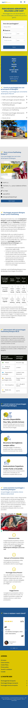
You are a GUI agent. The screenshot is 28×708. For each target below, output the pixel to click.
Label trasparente (8, 44)
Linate (15, 348)
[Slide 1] (11, 648)
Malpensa (20, 348)
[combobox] (14, 26)
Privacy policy (5, 667)
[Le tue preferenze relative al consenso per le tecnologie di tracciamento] (1, 531)
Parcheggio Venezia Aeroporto (9, 685)
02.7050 (13, 343)
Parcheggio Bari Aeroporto (8, 681)
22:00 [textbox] (18, 33)
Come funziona (5, 662)
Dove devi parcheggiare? (11, 23)
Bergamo (3, 350)
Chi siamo (3, 660)
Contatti (3, 671)
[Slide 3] (17, 648)
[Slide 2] (14, 648)
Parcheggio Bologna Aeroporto (9, 683)
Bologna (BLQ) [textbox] (7, 26)
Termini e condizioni (6, 669)
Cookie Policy (4, 665)
